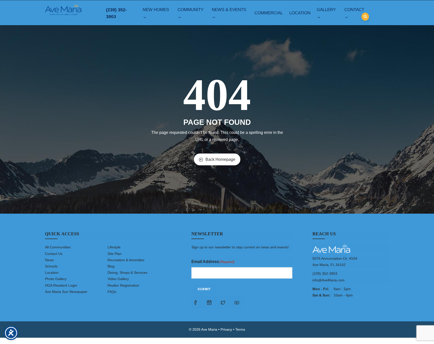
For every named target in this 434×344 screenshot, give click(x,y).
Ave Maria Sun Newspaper (66, 292)
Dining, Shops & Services (127, 273)
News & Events (229, 9)
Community (190, 9)
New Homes (156, 9)
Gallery (326, 9)
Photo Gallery (56, 279)
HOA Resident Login (61, 285)
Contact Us (54, 254)
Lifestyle (114, 247)
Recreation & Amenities (125, 260)
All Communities (58, 247)
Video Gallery (118, 279)
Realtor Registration (123, 285)
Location (299, 13)
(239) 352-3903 (116, 13)
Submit (204, 289)
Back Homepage (220, 159)
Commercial (268, 13)
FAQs (111, 292)
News (49, 260)
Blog (111, 266)
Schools (51, 266)
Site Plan (114, 254)
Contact (354, 9)
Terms (240, 329)
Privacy (226, 329)
